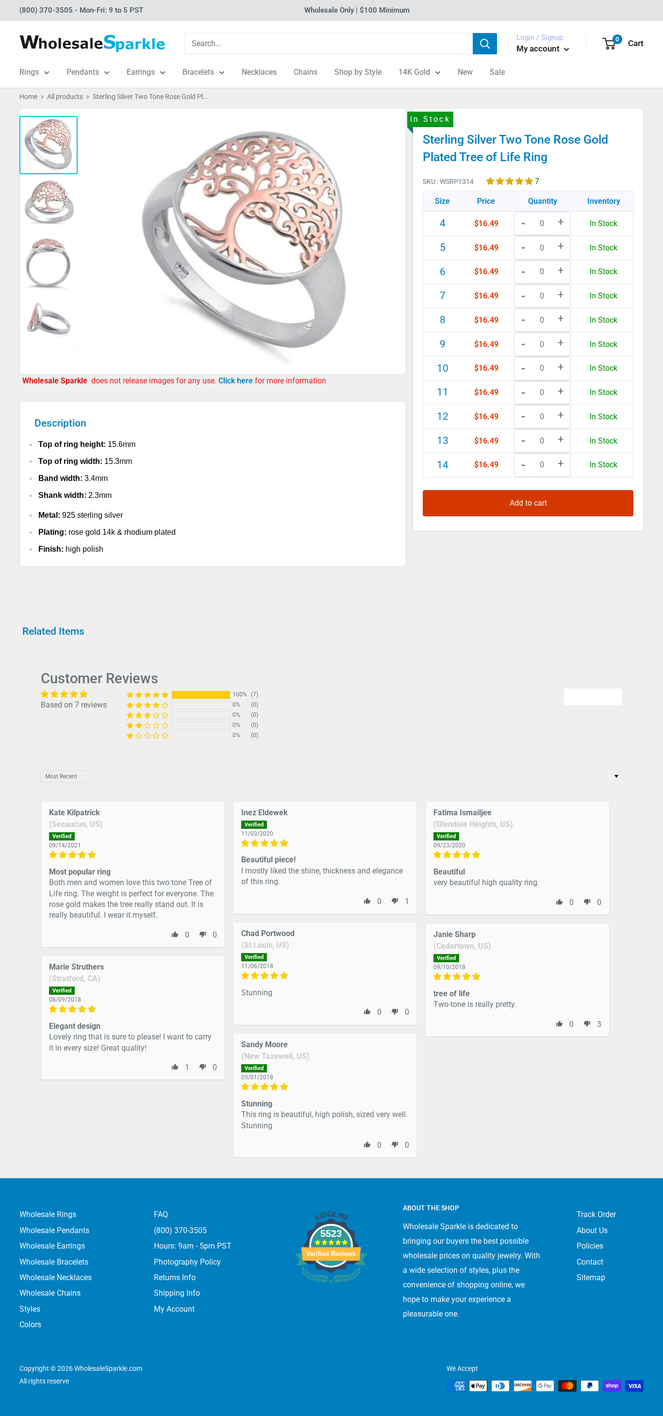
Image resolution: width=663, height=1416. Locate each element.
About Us (592, 1230)
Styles (29, 1309)
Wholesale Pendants (54, 1230)
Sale (497, 72)
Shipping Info (177, 1293)
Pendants (82, 72)
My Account (174, 1309)
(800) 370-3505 (180, 1230)
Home (28, 96)
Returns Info (175, 1277)
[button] (510, 180)
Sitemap (591, 1277)
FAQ (161, 1214)
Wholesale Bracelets (53, 1262)
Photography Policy (187, 1262)
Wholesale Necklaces (55, 1277)
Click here (236, 380)
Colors (30, 1324)
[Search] (485, 43)
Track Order (596, 1214)
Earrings (141, 72)
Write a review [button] (593, 696)
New (465, 72)
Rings (29, 72)
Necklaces (259, 72)
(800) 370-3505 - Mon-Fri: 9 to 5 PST (81, 10)
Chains (305, 72)
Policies (590, 1246)
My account (539, 48)
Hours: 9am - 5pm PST (193, 1246)
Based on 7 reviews (74, 704)
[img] (133, 854)
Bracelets (198, 72)
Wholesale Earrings (52, 1246)
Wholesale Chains (50, 1293)
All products (65, 96)
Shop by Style (357, 72)
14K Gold (414, 72)
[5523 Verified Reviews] (331, 1299)
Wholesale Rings (47, 1214)
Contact (590, 1262)
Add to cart (528, 503)
